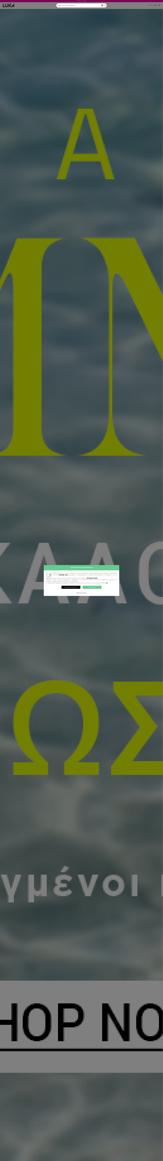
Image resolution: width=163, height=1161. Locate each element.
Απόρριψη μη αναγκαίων (71, 587)
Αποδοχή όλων (92, 587)
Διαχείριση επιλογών (81, 592)
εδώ (107, 583)
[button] (105, 5)
